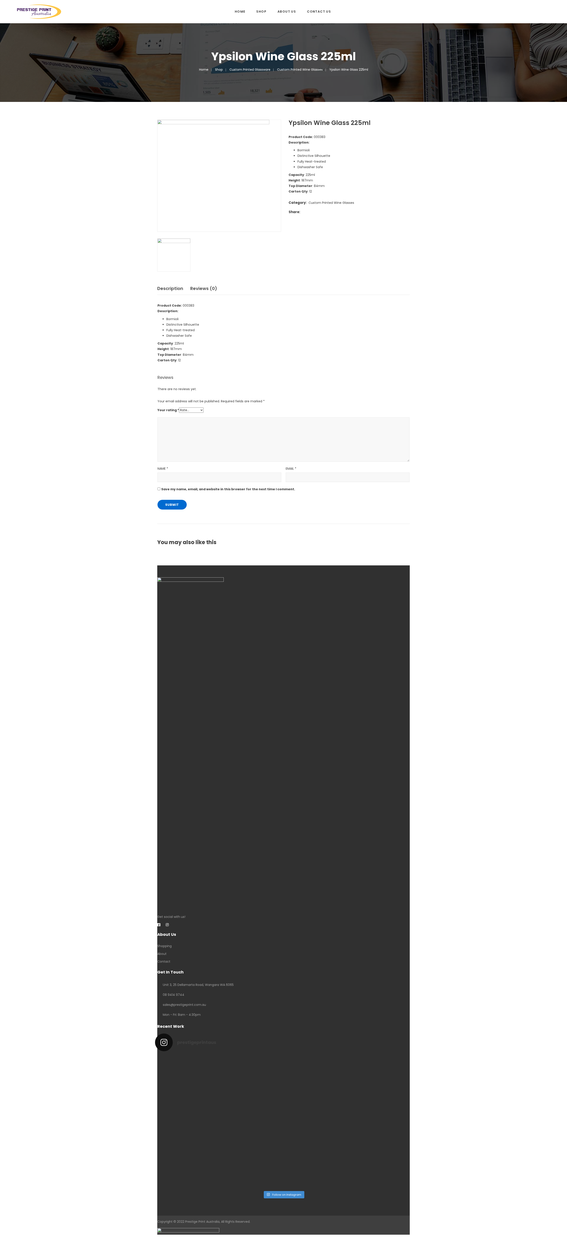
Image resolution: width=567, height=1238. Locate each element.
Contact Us (319, 11)
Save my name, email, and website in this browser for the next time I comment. (228, 489)
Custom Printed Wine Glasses (300, 69)
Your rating (168, 410)
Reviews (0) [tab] (203, 288)
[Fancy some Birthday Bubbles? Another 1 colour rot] (381, 1090)
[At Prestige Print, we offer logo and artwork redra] (186, 1156)
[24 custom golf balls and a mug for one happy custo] (251, 1076)
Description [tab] (170, 288)
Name (162, 468)
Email (291, 468)
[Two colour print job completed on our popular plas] (316, 1148)
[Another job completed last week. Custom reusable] (251, 1145)
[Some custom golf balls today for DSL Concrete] (186, 1079)
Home (240, 11)
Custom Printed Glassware (249, 69)
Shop (261, 11)
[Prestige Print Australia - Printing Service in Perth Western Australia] (39, 11)
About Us (287, 11)
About (162, 954)
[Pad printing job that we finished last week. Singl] (316, 1076)
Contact (163, 961)
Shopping (164, 946)
